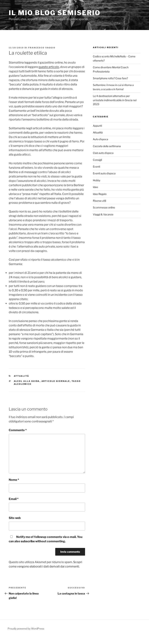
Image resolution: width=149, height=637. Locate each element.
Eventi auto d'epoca (104, 173)
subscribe (28, 541)
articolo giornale (55, 381)
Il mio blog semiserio (54, 13)
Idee (95, 187)
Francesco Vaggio (41, 47)
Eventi (96, 166)
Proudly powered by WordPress (26, 628)
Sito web (15, 518)
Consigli (97, 159)
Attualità (21, 376)
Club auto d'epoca (103, 152)
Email (14, 499)
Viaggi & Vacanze (103, 214)
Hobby (96, 180)
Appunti (97, 125)
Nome (14, 479)
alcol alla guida (27, 381)
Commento (18, 430)
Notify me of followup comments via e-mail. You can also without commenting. (45, 539)
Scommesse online (104, 207)
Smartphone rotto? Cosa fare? (110, 78)
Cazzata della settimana (107, 146)
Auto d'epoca (100, 139)
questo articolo (49, 67)
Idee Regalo (99, 193)
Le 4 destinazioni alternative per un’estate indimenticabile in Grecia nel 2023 (114, 100)
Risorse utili (99, 200)
